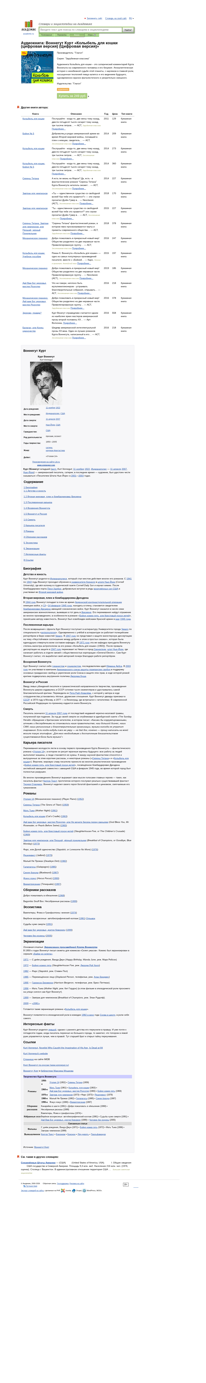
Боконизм (60, 1134)
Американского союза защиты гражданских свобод (83, 669)
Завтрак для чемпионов (35, 193)
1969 (26, 834)
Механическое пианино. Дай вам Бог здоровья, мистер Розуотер (35, 301)
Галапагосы (29, 866)
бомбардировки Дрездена (37, 609)
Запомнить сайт (94, 18)
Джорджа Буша (78, 676)
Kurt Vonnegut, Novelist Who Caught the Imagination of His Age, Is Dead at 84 (63, 1047)
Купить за (72, 96)
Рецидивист (29, 855)
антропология (48, 632)
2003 (81, 475)
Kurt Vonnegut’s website (35, 1053)
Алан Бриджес (101, 977)
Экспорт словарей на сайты (32, 1190)
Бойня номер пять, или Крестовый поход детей (105, 615)
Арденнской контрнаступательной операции (98, 602)
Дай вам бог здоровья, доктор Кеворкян (44, 930)
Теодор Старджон (32, 784)
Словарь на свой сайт (116, 18)
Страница (28, 1059)
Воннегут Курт (41, 1147)
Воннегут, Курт (30, 1071)
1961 (54, 810)
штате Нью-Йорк (106, 582)
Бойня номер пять (41, 965)
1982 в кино (88, 1015)
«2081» (36, 1003)
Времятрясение (31, 884)
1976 (94, 849)
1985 (53, 866)
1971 (25, 959)
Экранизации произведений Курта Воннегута (70, 947)
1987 (55, 872)
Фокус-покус (29, 878)
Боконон (71, 1134)
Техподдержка (63, 1183)
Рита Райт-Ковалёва (80, 693)
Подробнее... (59, 129)
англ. (54, 469)
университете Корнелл (83, 582)
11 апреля (50, 419)
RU (130, 18)
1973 (36, 843)
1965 (63, 825)
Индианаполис (53, 413)
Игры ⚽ (92, 35)
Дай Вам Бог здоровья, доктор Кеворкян (61, 1120)
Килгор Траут (50, 781)
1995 (25, 982)
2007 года (62, 713)
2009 (25, 1003)
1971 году (84, 642)
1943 (29, 582)
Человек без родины (34, 935)
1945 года (66, 605)
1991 (49, 924)
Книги (77, 35)
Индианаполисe (58, 578)
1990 (55, 878)
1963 (64, 816)
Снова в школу (107, 1015)
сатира (49, 448)
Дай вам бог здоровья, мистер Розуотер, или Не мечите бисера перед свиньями (65, 822)
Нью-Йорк (50, 425)
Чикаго (124, 629)
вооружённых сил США (106, 588)
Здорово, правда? (32, 313)
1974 (73, 912)
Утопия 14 (38, 751)
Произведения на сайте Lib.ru (46, 462)
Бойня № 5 (28, 133)
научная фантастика (55, 450)
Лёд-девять (83, 1134)
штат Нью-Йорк (115, 649)
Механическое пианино (35, 238)
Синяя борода (30, 872)
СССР (26, 699)
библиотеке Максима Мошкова (57, 1071)
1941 (129, 578)
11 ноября (50, 408)
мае (117, 619)
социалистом (74, 666)
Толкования (46, 35)
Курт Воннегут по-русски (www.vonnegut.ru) (46, 1065)
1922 (58, 408)
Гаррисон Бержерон (42, 982)
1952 (80, 799)
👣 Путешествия (30, 1186)
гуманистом (58, 666)
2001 (73, 475)
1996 (25, 988)
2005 (49, 935)
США (63, 413)
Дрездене (86, 612)
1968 (61, 895)
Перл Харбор (54, 588)
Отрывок (90, 918)
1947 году (71, 636)
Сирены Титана (31, 178)
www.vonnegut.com (46, 465)
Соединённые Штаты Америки (38, 1162)
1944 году (30, 602)
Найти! (128, 30)
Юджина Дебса (114, 666)
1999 (73, 901)
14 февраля (54, 605)
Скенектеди (100, 649)
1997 (57, 884)
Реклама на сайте (77, 1183)
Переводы (62, 35)
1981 (82, 918)
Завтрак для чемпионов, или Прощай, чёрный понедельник (54, 840)
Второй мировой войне (51, 592)
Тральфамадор (98, 1134)
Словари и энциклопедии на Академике (65, 24)
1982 (63, 861)
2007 (58, 419)
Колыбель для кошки (33, 118)
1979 (49, 855)
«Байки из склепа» (42, 954)
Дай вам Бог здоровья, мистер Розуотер (69, 1091)
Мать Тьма (29, 810)
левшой (52, 1029)
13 (44, 605)
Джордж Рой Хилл (89, 965)
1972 (25, 965)
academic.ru (28, 34)
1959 (65, 804)
